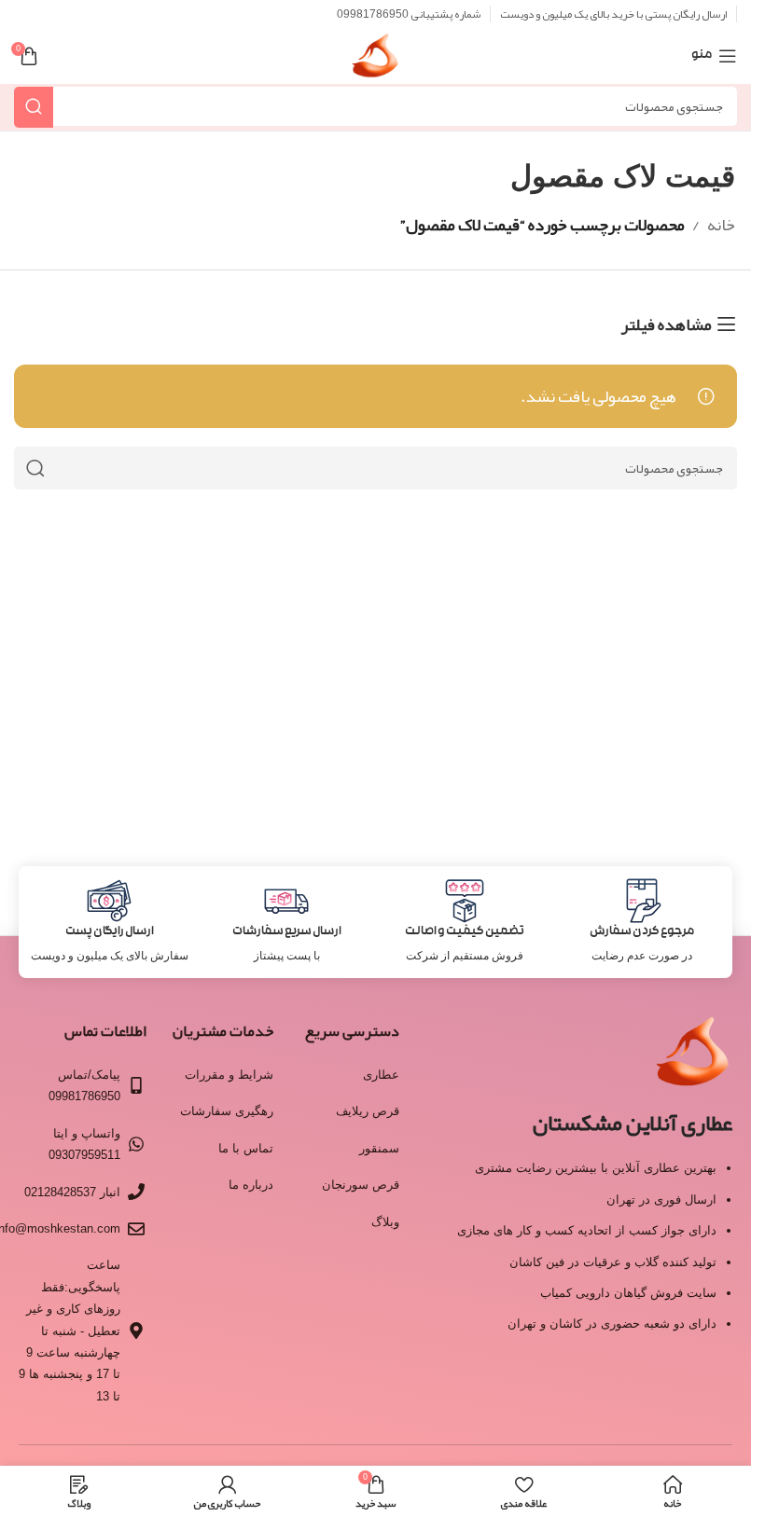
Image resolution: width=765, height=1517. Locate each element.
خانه (721, 225)
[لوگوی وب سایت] (375, 61)
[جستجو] (33, 107)
